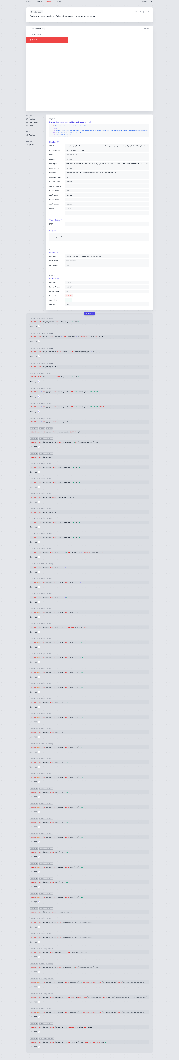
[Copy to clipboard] (147, 126)
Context (29, 141)
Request (29, 116)
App (27, 132)
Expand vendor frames (38, 28)
